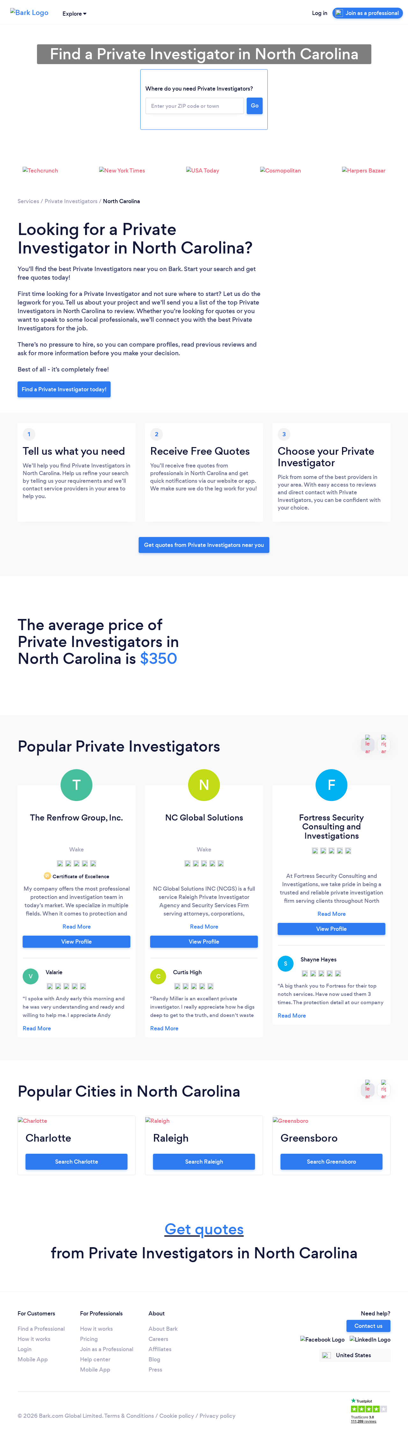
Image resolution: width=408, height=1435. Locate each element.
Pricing (89, 1339)
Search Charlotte (76, 1162)
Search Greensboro (331, 1162)
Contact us (368, 1326)
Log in (319, 13)
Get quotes (204, 1229)
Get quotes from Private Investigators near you (204, 545)
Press (155, 1369)
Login (25, 1349)
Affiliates (160, 1349)
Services (28, 201)
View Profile (76, 942)
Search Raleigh (204, 1162)
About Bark (163, 1329)
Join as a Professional (106, 1349)
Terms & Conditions (129, 1416)
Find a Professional (41, 1329)
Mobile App (33, 1359)
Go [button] (255, 105)
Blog (154, 1359)
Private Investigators (71, 201)
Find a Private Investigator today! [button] (64, 389)
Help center (95, 1359)
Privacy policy (218, 1416)
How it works (34, 1339)
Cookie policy (176, 1416)
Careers (158, 1339)
